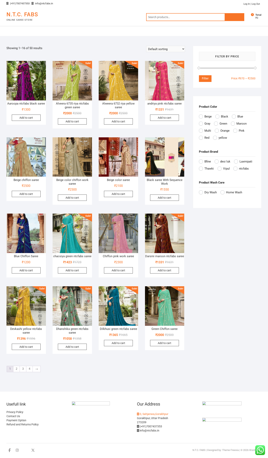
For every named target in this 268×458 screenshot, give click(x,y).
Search (234, 17)
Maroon (241, 123)
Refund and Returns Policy (22, 424)
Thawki (209, 168)
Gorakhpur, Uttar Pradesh (152, 418)
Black (224, 116)
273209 (141, 422)
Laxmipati (246, 161)
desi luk (225, 161)
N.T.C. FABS (22, 14)
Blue (240, 116)
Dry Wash (210, 192)
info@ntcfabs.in (44, 3)
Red (206, 138)
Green (223, 123)
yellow (223, 138)
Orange (225, 130)
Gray (207, 123)
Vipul (226, 168)
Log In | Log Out (251, 4)
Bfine (207, 161)
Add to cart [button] (26, 117)
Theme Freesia (230, 450)
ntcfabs (244, 168)
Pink (241, 130)
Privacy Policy (14, 412)
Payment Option (16, 420)
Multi (207, 130)
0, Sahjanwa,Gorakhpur (153, 414)
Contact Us (13, 416)
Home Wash (234, 192)
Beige (208, 116)
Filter (205, 78)
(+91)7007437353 (19, 3)
